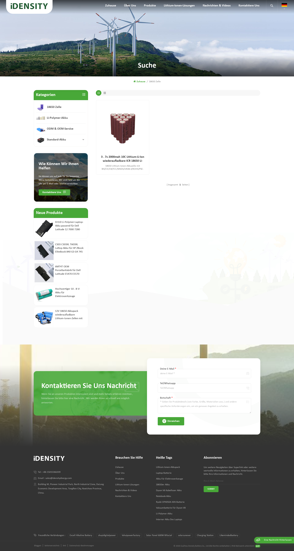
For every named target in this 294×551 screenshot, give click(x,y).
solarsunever (184, 535)
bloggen (37, 546)
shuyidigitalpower (107, 535)
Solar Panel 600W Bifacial (159, 535)
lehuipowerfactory (131, 535)
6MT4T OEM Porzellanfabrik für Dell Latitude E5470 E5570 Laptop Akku (68, 270)
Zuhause (110, 5)
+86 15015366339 (51, 472)
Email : (41, 478)
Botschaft (166, 397)
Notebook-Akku (163, 496)
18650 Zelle (54, 107)
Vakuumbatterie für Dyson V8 (171, 508)
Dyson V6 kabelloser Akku (169, 490)
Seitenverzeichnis (52, 546)
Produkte (150, 5)
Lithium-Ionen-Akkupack (168, 467)
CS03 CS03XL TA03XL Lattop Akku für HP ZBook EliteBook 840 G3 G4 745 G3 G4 (69, 248)
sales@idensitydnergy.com (58, 478)
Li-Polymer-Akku (57, 118)
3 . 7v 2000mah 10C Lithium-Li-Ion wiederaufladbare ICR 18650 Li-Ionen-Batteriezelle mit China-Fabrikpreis (122, 159)
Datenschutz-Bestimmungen (81, 546)
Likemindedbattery (229, 535)
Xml (64, 546)
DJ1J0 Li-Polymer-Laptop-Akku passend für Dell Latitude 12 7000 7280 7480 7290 (69, 226)
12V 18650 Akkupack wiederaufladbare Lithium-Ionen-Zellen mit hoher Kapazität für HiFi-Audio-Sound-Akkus (69, 315)
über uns (130, 5)
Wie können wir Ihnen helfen (59, 166)
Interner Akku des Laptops (169, 519)
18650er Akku (163, 484)
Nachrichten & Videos (217, 5)
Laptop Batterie (164, 473)
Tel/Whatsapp (167, 383)
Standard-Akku (56, 139)
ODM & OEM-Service (60, 128)
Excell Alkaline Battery (81, 535)
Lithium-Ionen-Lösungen (179, 5)
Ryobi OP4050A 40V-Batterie (170, 502)
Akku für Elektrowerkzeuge (169, 479)
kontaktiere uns (249, 5)
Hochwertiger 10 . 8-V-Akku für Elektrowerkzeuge (67, 292)
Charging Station (205, 535)
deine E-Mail (168, 368)
